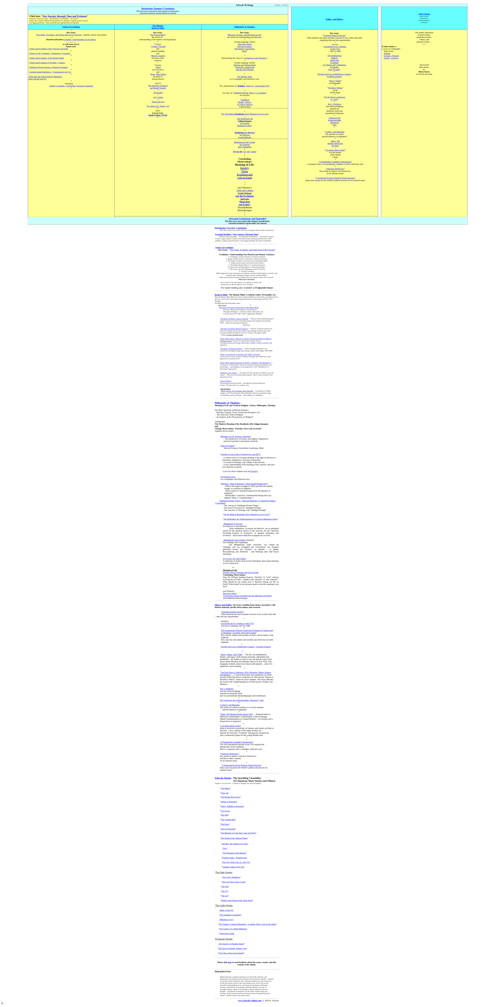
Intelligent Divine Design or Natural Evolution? (48, 67)
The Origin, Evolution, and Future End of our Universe (58, 35)
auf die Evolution (245, 196)
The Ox (224, 891)
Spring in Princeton (229, 802)
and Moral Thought (158, 88)
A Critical (241, 104)
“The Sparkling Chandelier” (230, 915)
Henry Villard (335, 81)
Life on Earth (244, 177)
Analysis (248, 104)
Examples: (334, 67)
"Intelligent (244, 100)
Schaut (244, 193)
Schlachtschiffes (334, 120)
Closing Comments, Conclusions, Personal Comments (71, 86)
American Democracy (335, 169)
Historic (334, 58)
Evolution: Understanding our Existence (79, 39)
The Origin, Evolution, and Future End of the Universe (252, 250)
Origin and (334, 60)
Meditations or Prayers (245, 133)
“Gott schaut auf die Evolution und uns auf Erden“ (247, 596)
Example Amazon (334, 76)
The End (224, 887)
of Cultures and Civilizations (334, 65)
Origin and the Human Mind (46, 58)
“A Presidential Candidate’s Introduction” (237, 742)
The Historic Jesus (244, 77)
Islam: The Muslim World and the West (237, 714)
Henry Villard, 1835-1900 (231, 654)
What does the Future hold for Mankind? (46, 77)
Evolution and (245, 174)
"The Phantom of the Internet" (234, 853)
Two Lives (225, 811)
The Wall (224, 815)
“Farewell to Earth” (227, 933)
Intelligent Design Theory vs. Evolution (250, 93)
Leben (244, 126)
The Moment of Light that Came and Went (238, 833)
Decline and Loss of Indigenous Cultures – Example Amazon (246, 647)
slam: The (335, 141)
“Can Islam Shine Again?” (230, 726)
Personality (158, 93)
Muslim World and (335, 143)
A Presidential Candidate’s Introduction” (335, 162)
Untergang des (334, 118)
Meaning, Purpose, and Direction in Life (244, 35)
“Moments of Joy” (226, 920)
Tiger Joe (224, 793)
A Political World (335, 178)
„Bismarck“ (334, 122)
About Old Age (158, 102)
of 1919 (334, 99)
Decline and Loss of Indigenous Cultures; (334, 74)
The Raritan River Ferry (230, 797)
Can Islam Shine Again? (335, 150)
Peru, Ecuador (334, 69)
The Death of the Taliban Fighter (234, 838)
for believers (245, 135)
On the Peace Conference (335, 97)
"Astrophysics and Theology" (255, 58)
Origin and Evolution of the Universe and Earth (48, 49)
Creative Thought (158, 46)
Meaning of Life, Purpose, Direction (235, 436)
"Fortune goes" (234, 858)
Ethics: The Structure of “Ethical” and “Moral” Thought (240, 354)
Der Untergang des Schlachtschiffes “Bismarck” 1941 (242, 700)
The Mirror (225, 788)
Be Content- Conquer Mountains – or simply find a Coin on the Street (247, 924)
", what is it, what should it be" (253, 86)
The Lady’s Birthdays (231, 877)
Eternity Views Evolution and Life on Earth (240, 572)
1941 (334, 125)
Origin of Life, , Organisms (49, 53)
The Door (225, 824)
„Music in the (226, 910)
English (387, 53)
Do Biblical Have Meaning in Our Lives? (245, 114)
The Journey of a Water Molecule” (233, 929)
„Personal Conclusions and (247, 218)
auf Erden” (245, 204)
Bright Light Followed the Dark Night (236, 900)
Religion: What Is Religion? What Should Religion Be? (244, 484)
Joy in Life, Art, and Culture (234, 559)
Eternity (244, 167)
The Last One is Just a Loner (233, 882)
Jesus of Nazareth (228, 829)
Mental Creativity (158, 56)
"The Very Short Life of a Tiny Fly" (236, 862)
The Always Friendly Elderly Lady (232, 948)
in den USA (335, 49)
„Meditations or (233, 524)
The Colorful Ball (228, 820)
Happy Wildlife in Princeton (232, 806)
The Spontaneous (334, 56)
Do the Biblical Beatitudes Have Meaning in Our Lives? (247, 514)
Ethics (158, 67)
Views (244, 171)
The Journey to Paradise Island (231, 944)
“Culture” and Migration (230, 705)
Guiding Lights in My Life (233, 867)
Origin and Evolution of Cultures (47, 63)
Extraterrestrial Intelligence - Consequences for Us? (50, 72)
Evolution (334, 63)
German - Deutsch (391, 56)
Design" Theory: (244, 102)
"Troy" (225, 848)
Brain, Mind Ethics (158, 74)
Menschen (244, 201)
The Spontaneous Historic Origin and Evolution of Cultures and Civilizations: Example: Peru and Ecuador (247, 631)
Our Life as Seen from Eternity (231, 953)
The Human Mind (157, 35)
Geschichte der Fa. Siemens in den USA (237, 623)
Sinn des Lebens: (230, 593)
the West (335, 146)
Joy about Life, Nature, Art (158, 106)
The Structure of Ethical (158, 86)
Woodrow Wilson (335, 88)
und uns (244, 199)
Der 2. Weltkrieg (226, 689)
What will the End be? (37, 79)
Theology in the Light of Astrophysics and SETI (240, 454)
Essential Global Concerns (334, 35)
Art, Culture (158, 97)
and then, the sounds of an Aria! (235, 844)
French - (391, 58)
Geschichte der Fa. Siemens (335, 47)
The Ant (224, 896)
